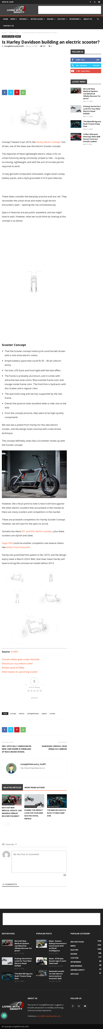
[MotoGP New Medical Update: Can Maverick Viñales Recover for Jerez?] (12, 799)
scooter (52, 713)
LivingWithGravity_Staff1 (14, 46)
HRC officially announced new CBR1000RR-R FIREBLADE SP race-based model (16, 749)
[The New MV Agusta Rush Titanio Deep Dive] (57, 801)
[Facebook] (90, 2)
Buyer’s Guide (37, 19)
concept (13, 713)
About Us (88, 19)
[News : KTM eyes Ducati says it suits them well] (41, 961)
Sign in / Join (7, 2)
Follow (96, 65)
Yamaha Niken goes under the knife (20, 659)
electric (21, 713)
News (12, 19)
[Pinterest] (17, 92)
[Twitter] (95, 2)
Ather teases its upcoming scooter (20, 671)
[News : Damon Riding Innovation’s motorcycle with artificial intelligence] (41, 944)
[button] (98, 19)
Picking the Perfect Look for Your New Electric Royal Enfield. (92, 110)
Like (97, 60)
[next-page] (8, 824)
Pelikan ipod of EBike (13, 667)
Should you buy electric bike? (17, 663)
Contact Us (8, 26)
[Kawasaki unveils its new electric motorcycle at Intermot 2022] (41, 973)
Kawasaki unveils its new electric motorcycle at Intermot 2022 (56, 975)
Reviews (23, 19)
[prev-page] (3, 824)
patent (44, 713)
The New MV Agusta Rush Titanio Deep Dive (56, 813)
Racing (50, 19)
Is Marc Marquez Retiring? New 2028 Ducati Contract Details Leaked (91, 138)
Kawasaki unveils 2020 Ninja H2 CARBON (54, 747)
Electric (61, 19)
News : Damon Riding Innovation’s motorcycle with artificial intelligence (58, 946)
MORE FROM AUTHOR (35, 787)
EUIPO (14, 651)
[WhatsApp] (23, 92)
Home (5, 19)
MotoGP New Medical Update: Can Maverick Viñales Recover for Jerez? (92, 94)
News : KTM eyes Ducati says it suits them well (57, 961)
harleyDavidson (33, 713)
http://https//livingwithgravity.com (33, 768)
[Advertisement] (69, 10)
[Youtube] (99, 2)
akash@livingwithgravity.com (48, 1016)
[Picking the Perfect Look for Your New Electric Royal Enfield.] (34, 801)
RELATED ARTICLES (12, 787)
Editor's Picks (14, 32)
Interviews (74, 19)
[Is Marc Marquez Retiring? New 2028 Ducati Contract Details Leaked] (76, 136)
